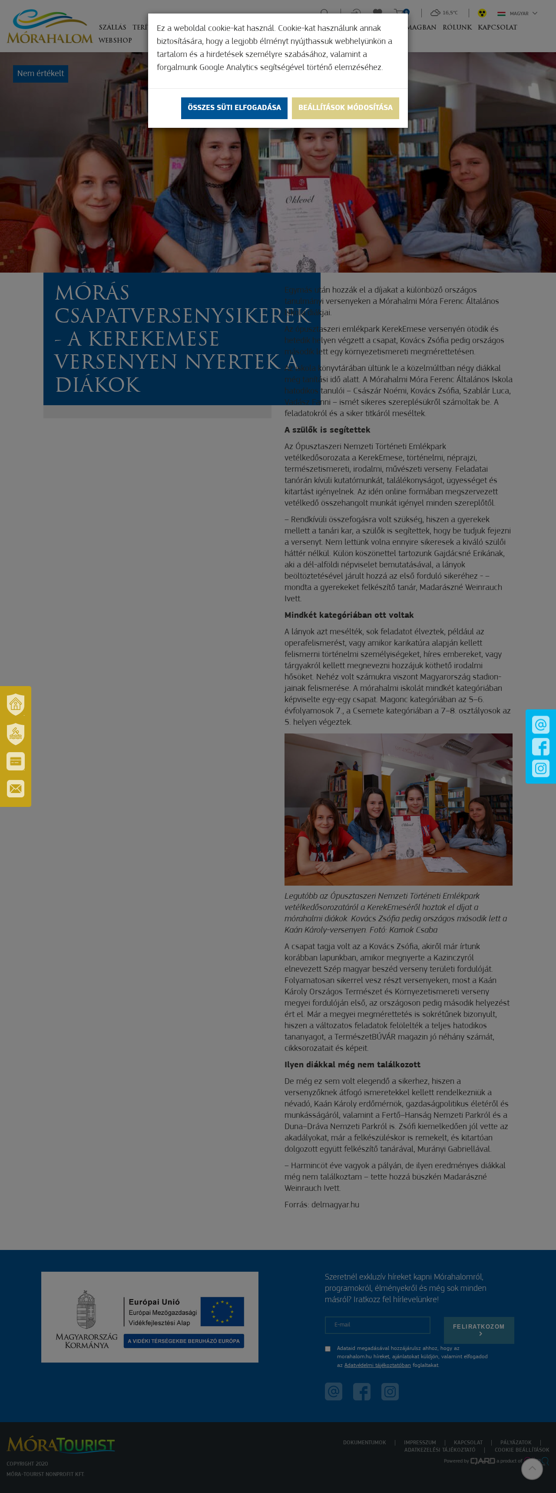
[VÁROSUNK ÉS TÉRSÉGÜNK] (16, 704)
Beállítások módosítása (345, 108)
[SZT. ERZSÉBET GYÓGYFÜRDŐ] (16, 734)
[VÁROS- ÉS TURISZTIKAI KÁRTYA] (16, 761)
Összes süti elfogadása (234, 108)
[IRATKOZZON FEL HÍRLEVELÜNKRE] (16, 788)
